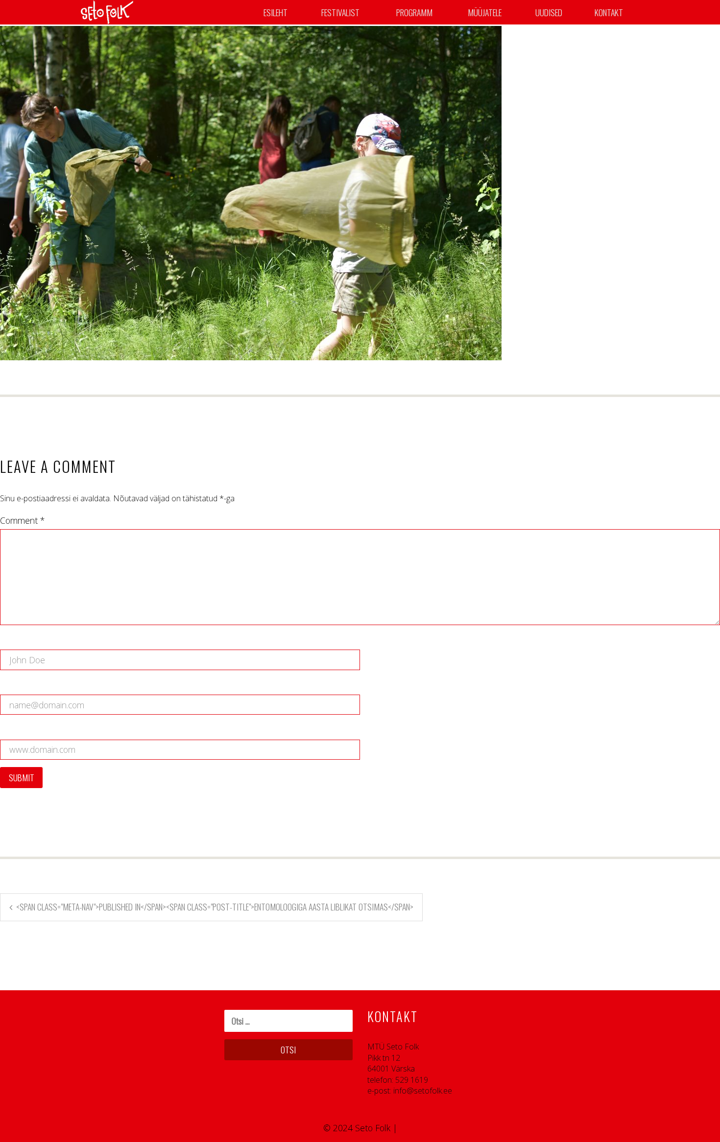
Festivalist (340, 12)
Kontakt (609, 12)
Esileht (276, 12)
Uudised (548, 12)
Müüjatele (485, 12)
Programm (414, 12)
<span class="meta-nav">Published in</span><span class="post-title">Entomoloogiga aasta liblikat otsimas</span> (214, 906)
